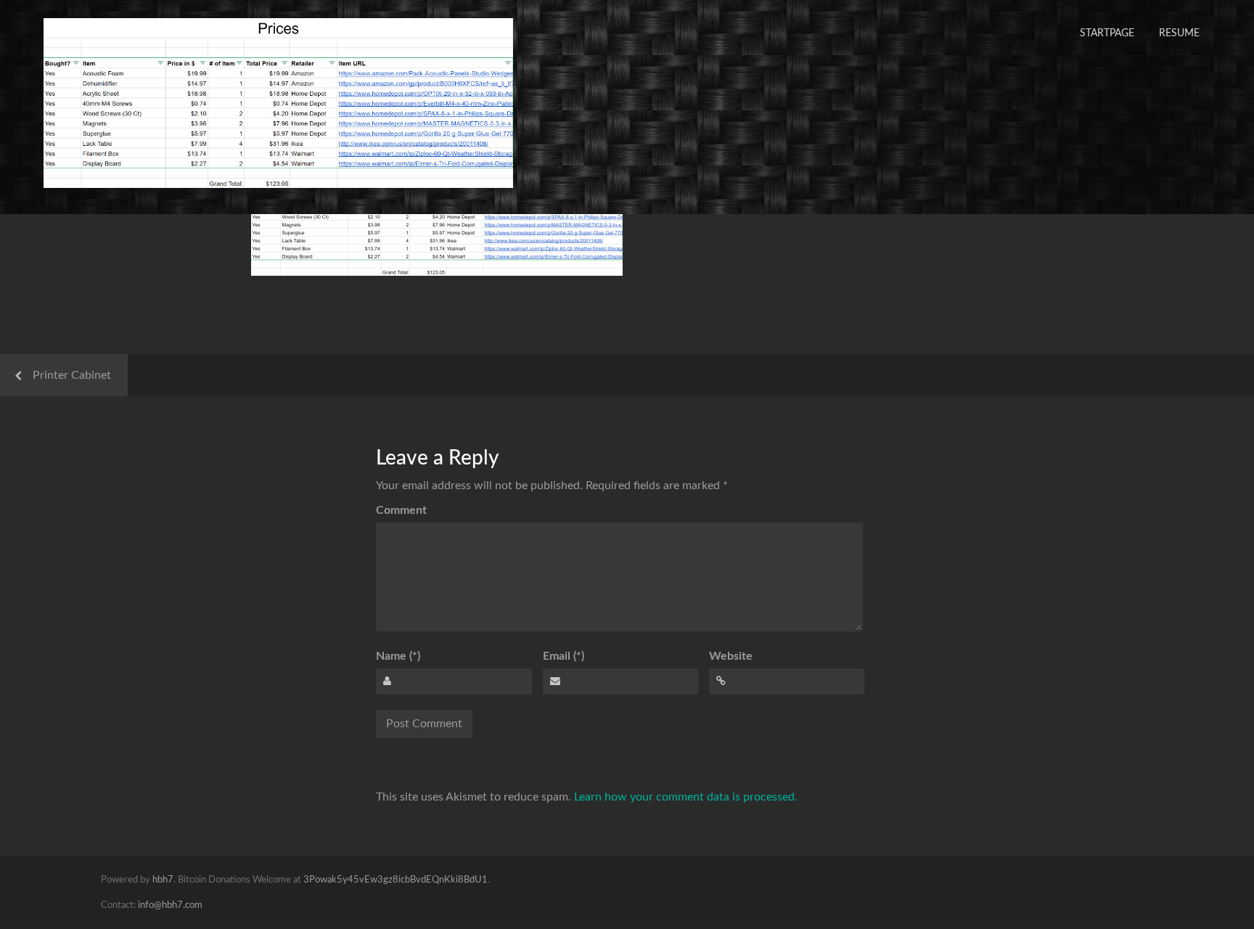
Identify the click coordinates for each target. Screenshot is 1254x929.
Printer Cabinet (72, 375)
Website (731, 656)
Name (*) (398, 656)
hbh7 (162, 880)
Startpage (1107, 33)
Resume (1179, 33)
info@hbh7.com (170, 905)
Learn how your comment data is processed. (686, 797)
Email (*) (563, 656)
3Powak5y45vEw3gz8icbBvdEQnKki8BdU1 (395, 880)
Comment (401, 510)
